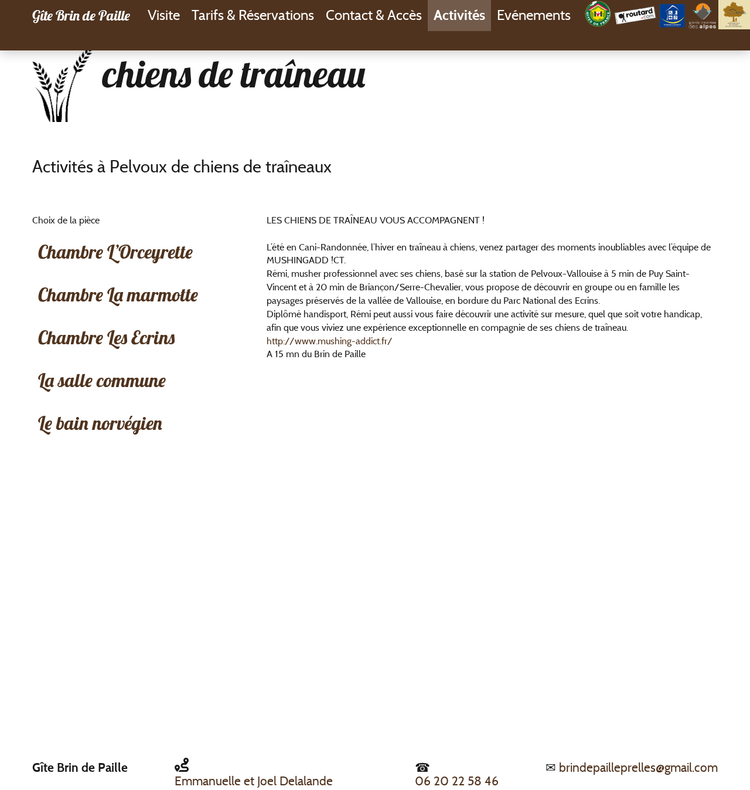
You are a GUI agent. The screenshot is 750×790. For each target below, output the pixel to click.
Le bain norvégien (100, 423)
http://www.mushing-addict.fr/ (330, 341)
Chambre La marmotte (118, 294)
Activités (459, 14)
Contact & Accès (374, 14)
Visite (164, 14)
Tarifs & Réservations (253, 14)
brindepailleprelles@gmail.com (638, 767)
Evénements (534, 14)
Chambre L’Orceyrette (115, 251)
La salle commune (102, 380)
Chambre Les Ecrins (106, 337)
